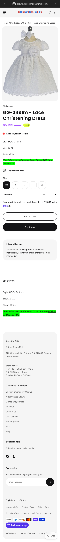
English (9, 500)
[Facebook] (14, 456)
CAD (22, 500)
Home (6, 23)
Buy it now (30, 227)
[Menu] (5, 12)
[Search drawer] (50, 12)
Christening (8, 106)
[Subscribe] (50, 482)
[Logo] (30, 12)
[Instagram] (7, 456)
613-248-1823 (30, 3)
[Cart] (55, 12)
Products (14, 23)
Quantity (7, 194)
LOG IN (47, 160)
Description (9, 281)
